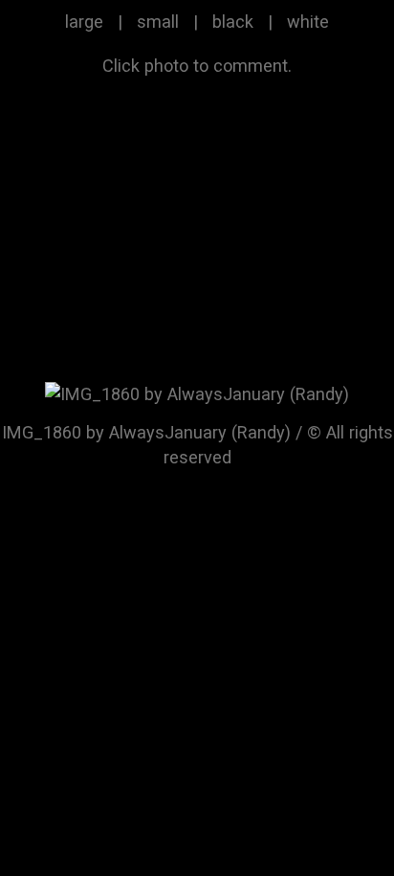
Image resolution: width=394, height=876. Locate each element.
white (308, 21)
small (158, 21)
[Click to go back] (197, 392)
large (84, 21)
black (232, 21)
